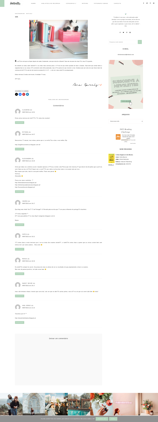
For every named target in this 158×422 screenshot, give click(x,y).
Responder (19, 122)
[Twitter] (124, 32)
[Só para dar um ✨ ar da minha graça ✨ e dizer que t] (124, 404)
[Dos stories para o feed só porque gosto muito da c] (101, 404)
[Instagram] (130, 32)
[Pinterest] (127, 32)
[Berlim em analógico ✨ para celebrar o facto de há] (56, 404)
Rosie (24, 258)
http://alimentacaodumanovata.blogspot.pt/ (27, 185)
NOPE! (113, 418)
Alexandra (26, 158)
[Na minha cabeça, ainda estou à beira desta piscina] (79, 404)
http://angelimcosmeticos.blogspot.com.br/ (27, 144)
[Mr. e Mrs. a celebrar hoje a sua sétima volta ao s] (11, 404)
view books (133, 143)
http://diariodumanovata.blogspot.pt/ (25, 182)
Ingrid (25, 201)
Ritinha (25, 132)
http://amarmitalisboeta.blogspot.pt (25, 318)
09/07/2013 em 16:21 (28, 236)
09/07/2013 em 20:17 (28, 285)
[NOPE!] (156, 419)
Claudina (26, 110)
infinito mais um (17, 3)
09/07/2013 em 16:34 (28, 261)
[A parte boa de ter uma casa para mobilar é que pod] (146, 404)
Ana (123, 135)
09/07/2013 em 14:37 (28, 134)
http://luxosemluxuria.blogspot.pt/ (25, 187)
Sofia (24, 234)
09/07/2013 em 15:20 (28, 161)
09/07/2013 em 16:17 (28, 203)
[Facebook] (120, 32)
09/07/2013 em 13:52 (28, 112)
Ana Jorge (26, 305)
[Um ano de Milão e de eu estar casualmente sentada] (34, 404)
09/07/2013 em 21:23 (28, 307)
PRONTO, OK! (102, 418)
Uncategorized (20, 13)
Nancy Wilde (27, 283)
